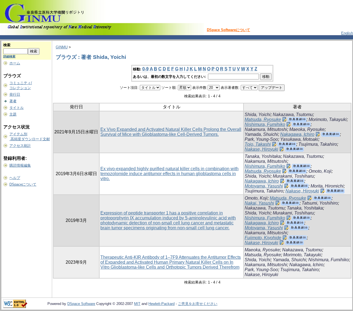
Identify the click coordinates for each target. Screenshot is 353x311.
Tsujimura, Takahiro (317, 144)
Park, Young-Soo (261, 139)
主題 (13, 114)
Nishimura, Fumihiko (265, 124)
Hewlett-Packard (161, 304)
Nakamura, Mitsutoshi (266, 129)
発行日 (14, 94)
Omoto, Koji (320, 171)
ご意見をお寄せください (197, 304)
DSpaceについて (22, 184)
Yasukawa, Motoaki (299, 139)
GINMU (62, 47)
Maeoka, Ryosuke (307, 129)
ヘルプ (14, 178)
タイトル (16, 108)
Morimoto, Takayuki (328, 119)
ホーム (14, 63)
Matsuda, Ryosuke (263, 119)
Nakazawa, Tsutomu (293, 114)
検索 (6, 45)
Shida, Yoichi (258, 114)
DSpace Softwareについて (228, 30)
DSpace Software (81, 304)
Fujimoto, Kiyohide (263, 237)
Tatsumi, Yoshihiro (320, 203)
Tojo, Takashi (258, 144)
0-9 (145, 69)
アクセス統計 (20, 146)
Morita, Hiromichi (327, 186)
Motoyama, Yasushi (264, 186)
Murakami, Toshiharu (293, 176)
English (347, 33)
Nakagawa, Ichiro (297, 134)
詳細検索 (9, 56)
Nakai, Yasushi (259, 203)
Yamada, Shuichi (261, 134)
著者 (13, 101)
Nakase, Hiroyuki (261, 149)
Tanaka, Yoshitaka (263, 156)
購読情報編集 (20, 165)
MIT (137, 304)
